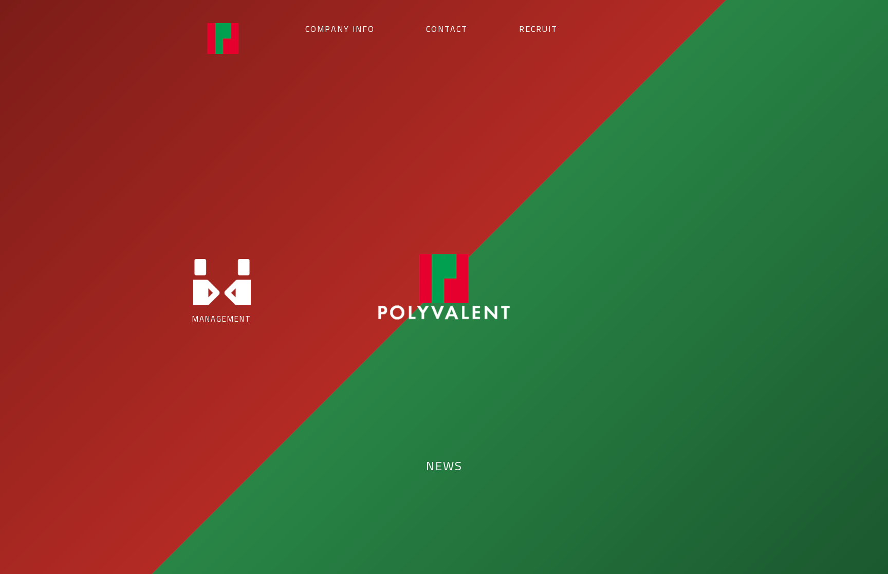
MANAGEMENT (221, 319)
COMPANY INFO (340, 29)
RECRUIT (538, 29)
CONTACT (447, 29)
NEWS (444, 465)
